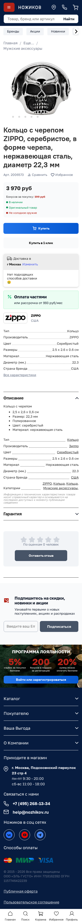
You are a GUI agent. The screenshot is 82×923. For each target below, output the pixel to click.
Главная (10, 43)
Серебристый (68, 452)
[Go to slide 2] (13, 117)
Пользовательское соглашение (31, 902)
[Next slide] (76, 31)
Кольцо (73, 440)
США (75, 477)
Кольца (59, 483)
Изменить (30, 264)
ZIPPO (36, 315)
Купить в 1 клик (41, 243)
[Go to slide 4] (25, 117)
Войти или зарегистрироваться (41, 679)
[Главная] (29, 7)
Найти (68, 19)
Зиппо (74, 446)
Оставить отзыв (41, 555)
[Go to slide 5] (31, 117)
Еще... (28, 43)
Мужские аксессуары (22, 48)
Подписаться (59, 626)
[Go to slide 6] (37, 117)
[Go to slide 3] (19, 117)
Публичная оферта (21, 891)
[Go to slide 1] (7, 116)
